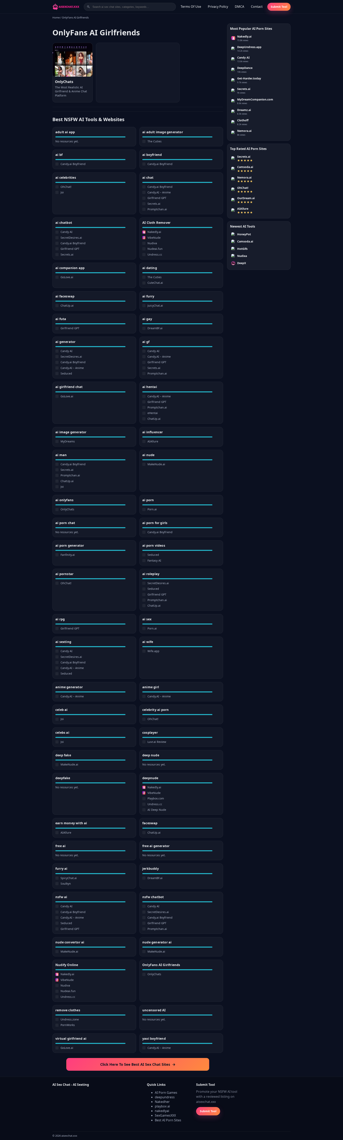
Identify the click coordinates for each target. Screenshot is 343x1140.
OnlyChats (64, 81)
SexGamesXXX (165, 1115)
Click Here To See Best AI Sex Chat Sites (137, 1064)
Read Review (73, 71)
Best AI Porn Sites (168, 1120)
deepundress (165, 1097)
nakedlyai (162, 1111)
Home (56, 17)
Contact (257, 6)
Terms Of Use (191, 6)
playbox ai (162, 1106)
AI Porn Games (166, 1092)
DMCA (239, 6)
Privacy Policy (218, 6)
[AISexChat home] (66, 6)
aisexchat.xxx (69, 1135)
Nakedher (162, 1101)
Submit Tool (279, 7)
